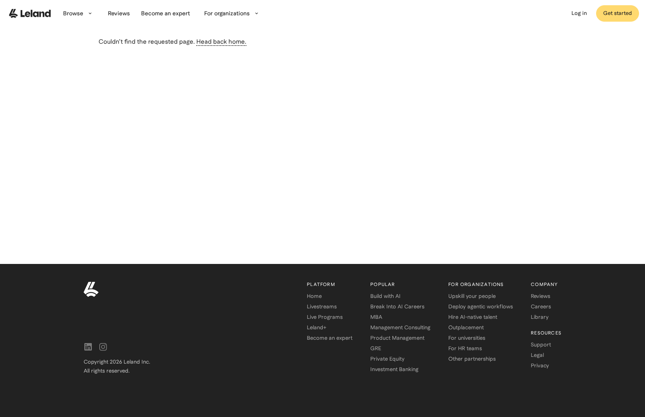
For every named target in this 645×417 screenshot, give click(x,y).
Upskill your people (472, 296)
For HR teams (465, 348)
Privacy (540, 365)
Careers (541, 306)
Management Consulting (400, 327)
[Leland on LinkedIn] (88, 346)
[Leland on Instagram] (103, 346)
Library (540, 317)
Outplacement (466, 327)
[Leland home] (30, 13)
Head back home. (221, 41)
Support (541, 345)
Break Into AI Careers (397, 306)
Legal (537, 355)
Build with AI (385, 296)
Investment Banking (394, 369)
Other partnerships (472, 359)
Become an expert (329, 338)
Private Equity (387, 359)
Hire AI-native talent (472, 317)
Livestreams (322, 306)
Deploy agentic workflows (480, 306)
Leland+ (316, 327)
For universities (466, 338)
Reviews (540, 296)
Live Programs (325, 317)
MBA (376, 317)
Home (314, 296)
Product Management (397, 338)
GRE (375, 348)
